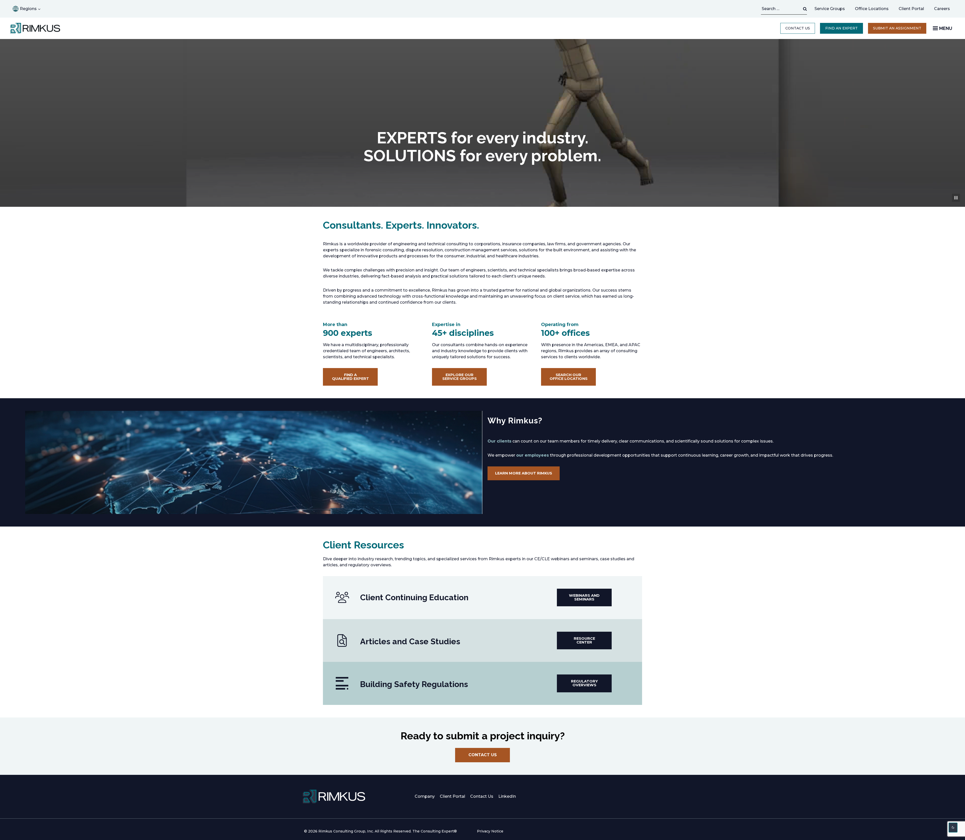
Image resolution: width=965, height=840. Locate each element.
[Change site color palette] (953, 827)
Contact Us (797, 28)
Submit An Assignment (899, 30)
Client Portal (911, 8)
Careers (944, 10)
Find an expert (841, 28)
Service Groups (829, 8)
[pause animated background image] (956, 198)
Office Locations (872, 8)
